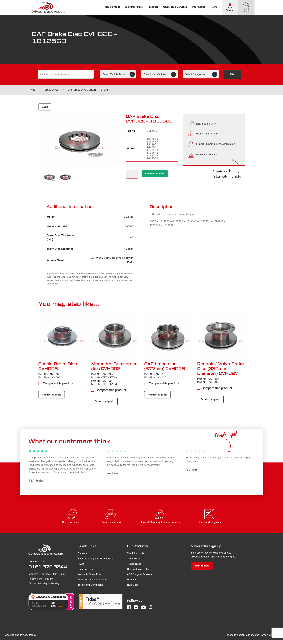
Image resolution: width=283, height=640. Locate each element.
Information (199, 7)
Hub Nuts (132, 579)
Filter (232, 74)
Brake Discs (51, 89)
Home (31, 89)
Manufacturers (134, 7)
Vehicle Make (112, 7)
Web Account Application (92, 579)
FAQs (81, 563)
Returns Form (85, 569)
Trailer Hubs (134, 563)
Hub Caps (133, 584)
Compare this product (58, 383)
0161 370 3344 (47, 566)
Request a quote (154, 173)
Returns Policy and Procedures (95, 558)
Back (45, 107)
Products (153, 7)
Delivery (82, 553)
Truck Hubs (133, 558)
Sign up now (201, 565)
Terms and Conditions (90, 584)
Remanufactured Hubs (139, 569)
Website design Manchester (243, 635)
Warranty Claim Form (90, 574)
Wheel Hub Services (175, 7)
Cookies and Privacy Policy (20, 635)
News (213, 7)
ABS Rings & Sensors (139, 574)
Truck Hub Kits (135, 553)
